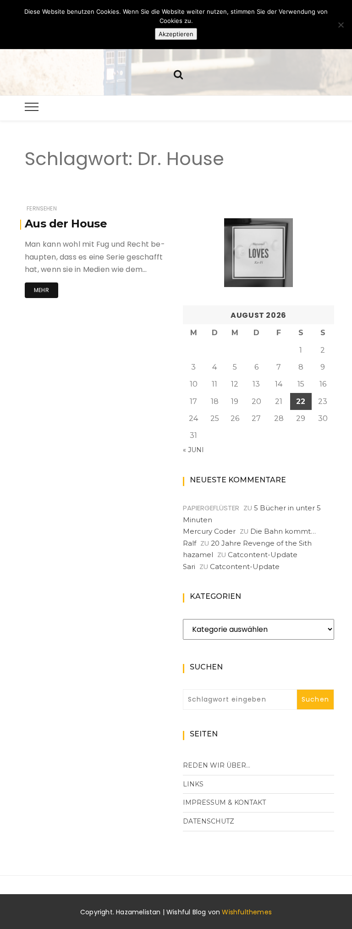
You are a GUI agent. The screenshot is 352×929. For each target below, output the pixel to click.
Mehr (41, 290)
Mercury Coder (209, 531)
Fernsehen (42, 208)
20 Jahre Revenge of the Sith (261, 543)
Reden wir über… (216, 765)
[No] (340, 24)
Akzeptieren (176, 34)
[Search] (178, 73)
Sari (189, 566)
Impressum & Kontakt (224, 802)
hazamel (198, 554)
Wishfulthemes (247, 912)
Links (193, 784)
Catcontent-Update (262, 554)
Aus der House (66, 223)
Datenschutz (208, 821)
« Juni (193, 450)
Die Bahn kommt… (283, 531)
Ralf (189, 543)
